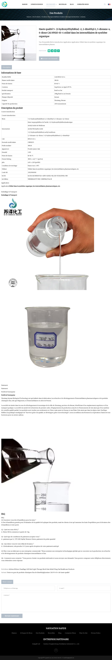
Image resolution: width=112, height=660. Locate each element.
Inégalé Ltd (36, 644)
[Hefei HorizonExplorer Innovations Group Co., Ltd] (4, 4)
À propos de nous (37, 4)
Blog (72, 4)
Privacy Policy (95, 633)
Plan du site (83, 633)
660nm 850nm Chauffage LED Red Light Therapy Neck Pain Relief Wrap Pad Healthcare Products (41, 569)
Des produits (50, 4)
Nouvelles (62, 4)
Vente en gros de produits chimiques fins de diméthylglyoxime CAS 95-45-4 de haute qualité (38, 572)
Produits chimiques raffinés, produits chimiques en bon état (60, 17)
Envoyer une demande (50, 58)
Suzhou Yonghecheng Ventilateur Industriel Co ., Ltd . (61, 644)
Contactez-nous (83, 4)
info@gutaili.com (70, 657)
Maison (24, 4)
